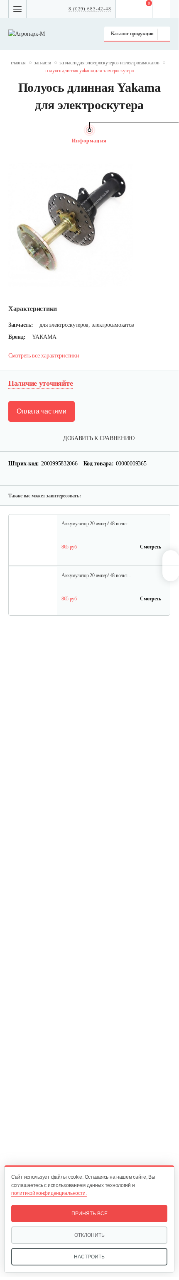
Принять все (89, 1213)
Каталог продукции (132, 34)
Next (166, 141)
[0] (143, 9)
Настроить (89, 1257)
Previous (12, 141)
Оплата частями (41, 411)
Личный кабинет (161, 9)
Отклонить (89, 1235)
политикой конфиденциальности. (49, 1193)
